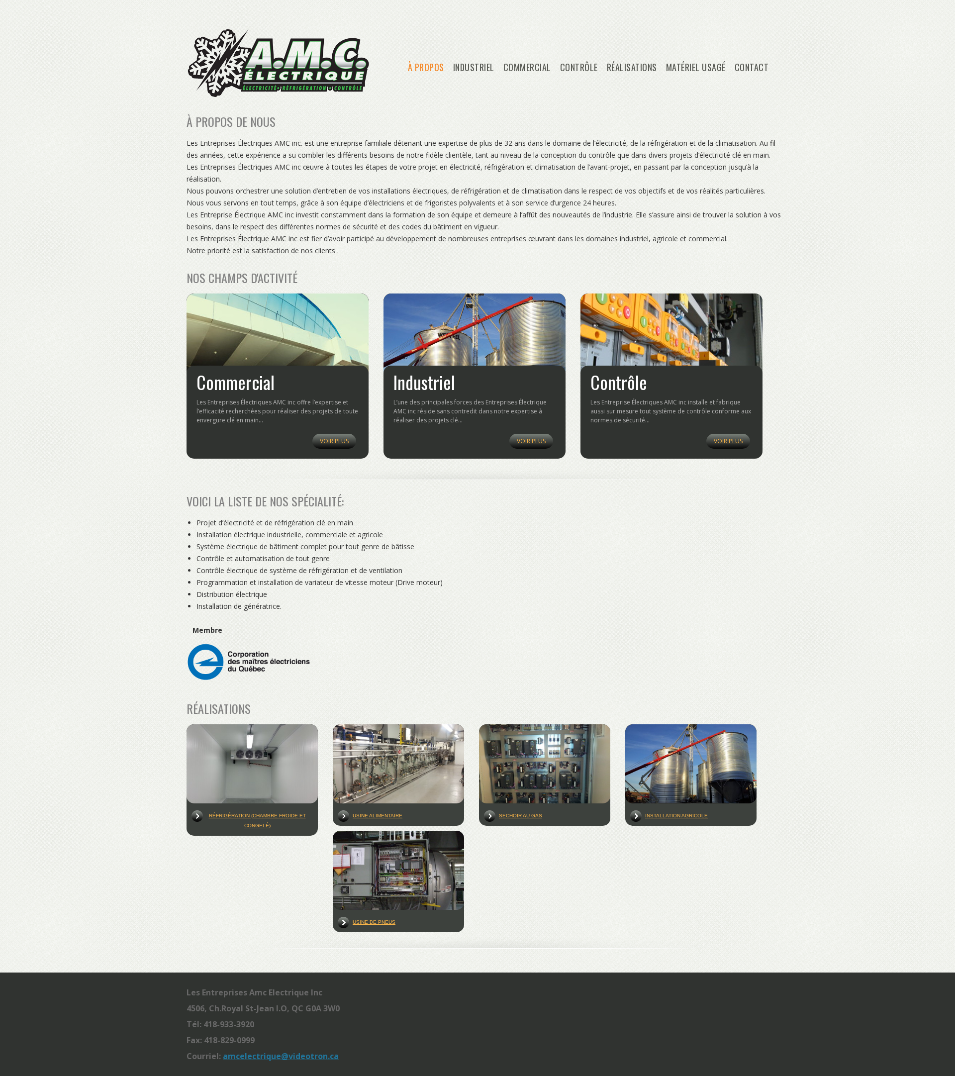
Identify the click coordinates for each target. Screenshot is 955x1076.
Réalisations (632, 67)
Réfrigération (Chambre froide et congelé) (257, 820)
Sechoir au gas (520, 815)
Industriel (473, 67)
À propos (426, 67)
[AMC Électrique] (278, 94)
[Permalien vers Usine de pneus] (398, 871)
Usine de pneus (374, 922)
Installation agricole (676, 815)
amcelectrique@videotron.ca (281, 1056)
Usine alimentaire (377, 815)
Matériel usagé (696, 67)
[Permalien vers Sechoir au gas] (544, 765)
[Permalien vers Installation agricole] (691, 765)
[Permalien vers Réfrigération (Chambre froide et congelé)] (252, 765)
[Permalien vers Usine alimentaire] (398, 765)
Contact (752, 67)
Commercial (527, 67)
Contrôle (579, 67)
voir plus (334, 441)
